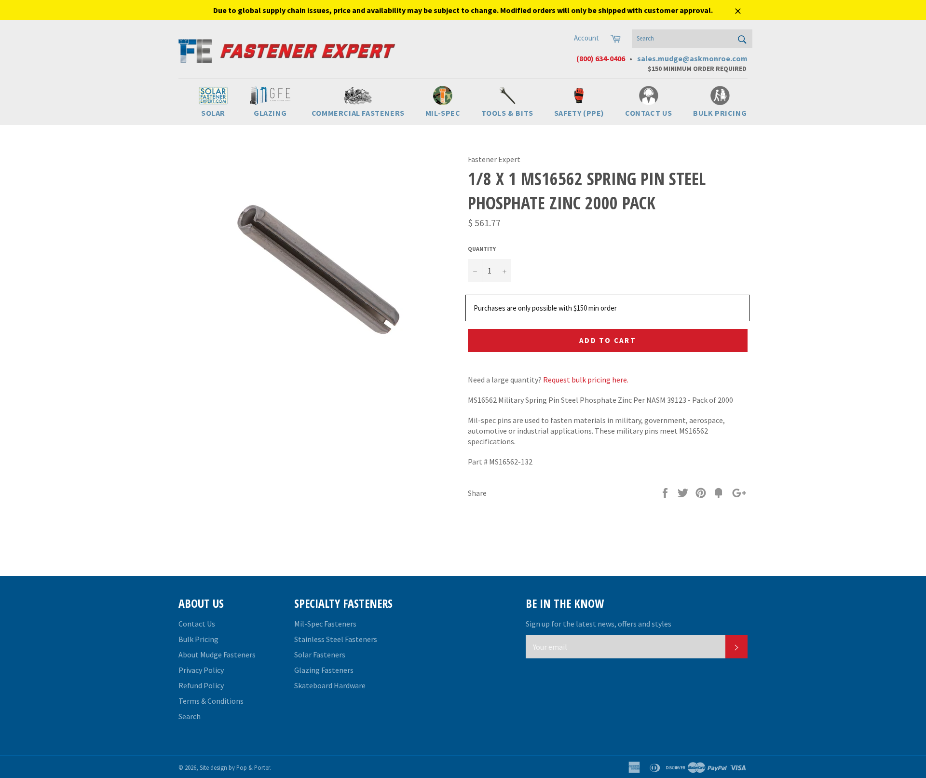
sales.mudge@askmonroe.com (692, 58)
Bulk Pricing (198, 639)
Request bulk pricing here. (585, 379)
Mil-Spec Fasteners (325, 623)
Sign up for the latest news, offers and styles (598, 623)
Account (586, 37)
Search (189, 716)
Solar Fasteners (319, 654)
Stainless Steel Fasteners (335, 639)
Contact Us (196, 623)
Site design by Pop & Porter (235, 767)
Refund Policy (201, 685)
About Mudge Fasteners (217, 654)
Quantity (482, 248)
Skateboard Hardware (330, 685)
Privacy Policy (201, 670)
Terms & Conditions (211, 701)
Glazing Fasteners (324, 670)
